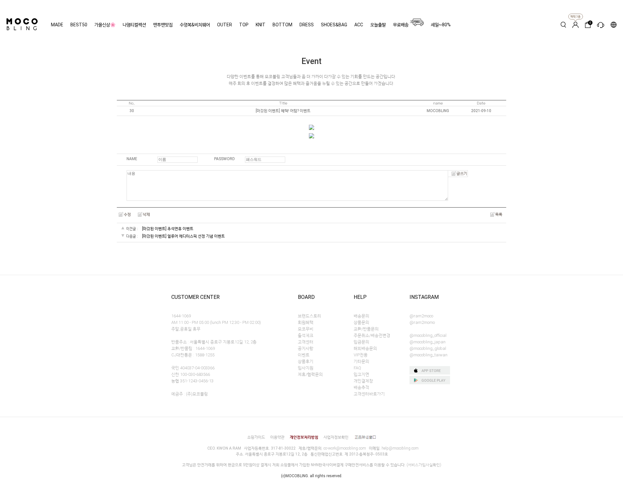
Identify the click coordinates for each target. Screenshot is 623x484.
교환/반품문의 (366, 328)
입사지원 (305, 367)
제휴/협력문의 (310, 374)
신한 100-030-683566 (190, 374)
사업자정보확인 (336, 437)
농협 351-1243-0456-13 (192, 380)
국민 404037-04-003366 (192, 367)
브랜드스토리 (309, 315)
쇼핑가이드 (256, 437)
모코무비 (305, 328)
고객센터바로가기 (369, 393)
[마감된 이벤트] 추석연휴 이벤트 (167, 228)
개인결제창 (363, 380)
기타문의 (361, 361)
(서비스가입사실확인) (424, 465)
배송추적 (361, 387)
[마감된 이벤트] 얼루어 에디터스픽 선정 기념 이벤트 (183, 236)
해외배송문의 (365, 348)
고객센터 (305, 341)
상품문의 (361, 322)
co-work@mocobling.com (345, 448)
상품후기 (305, 361)
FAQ (357, 367)
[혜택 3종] (575, 24)
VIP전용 (361, 354)
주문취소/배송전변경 (372, 335)
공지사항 (305, 348)
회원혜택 (305, 322)
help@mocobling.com (400, 448)
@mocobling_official (427, 335)
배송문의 (361, 315)
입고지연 (361, 374)
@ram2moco (421, 315)
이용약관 (277, 437)
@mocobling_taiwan (428, 354)
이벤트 (304, 354)
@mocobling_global (427, 348)
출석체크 (305, 335)
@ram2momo (422, 322)
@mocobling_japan (427, 341)
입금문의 (361, 341)
